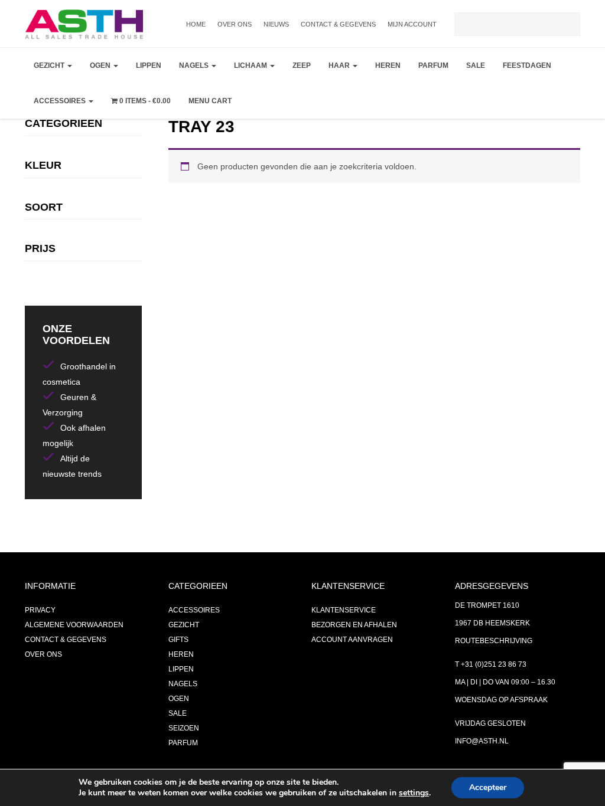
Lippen (148, 65)
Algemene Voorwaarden (74, 625)
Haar (340, 65)
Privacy (40, 610)
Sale (475, 65)
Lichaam (251, 65)
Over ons (234, 24)
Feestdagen (527, 65)
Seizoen (183, 728)
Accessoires (60, 101)
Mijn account (412, 24)
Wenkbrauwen (122, 157)
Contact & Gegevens (338, 24)
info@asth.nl (482, 741)
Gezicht (50, 65)
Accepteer (487, 787)
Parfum (433, 65)
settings (414, 793)
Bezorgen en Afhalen (354, 625)
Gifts (178, 639)
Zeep (301, 65)
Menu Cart (210, 101)
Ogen (101, 65)
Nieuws (276, 24)
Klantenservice (343, 610)
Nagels (194, 65)
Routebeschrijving (493, 641)
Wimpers (109, 127)
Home (196, 24)
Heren (388, 65)
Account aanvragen (352, 639)
